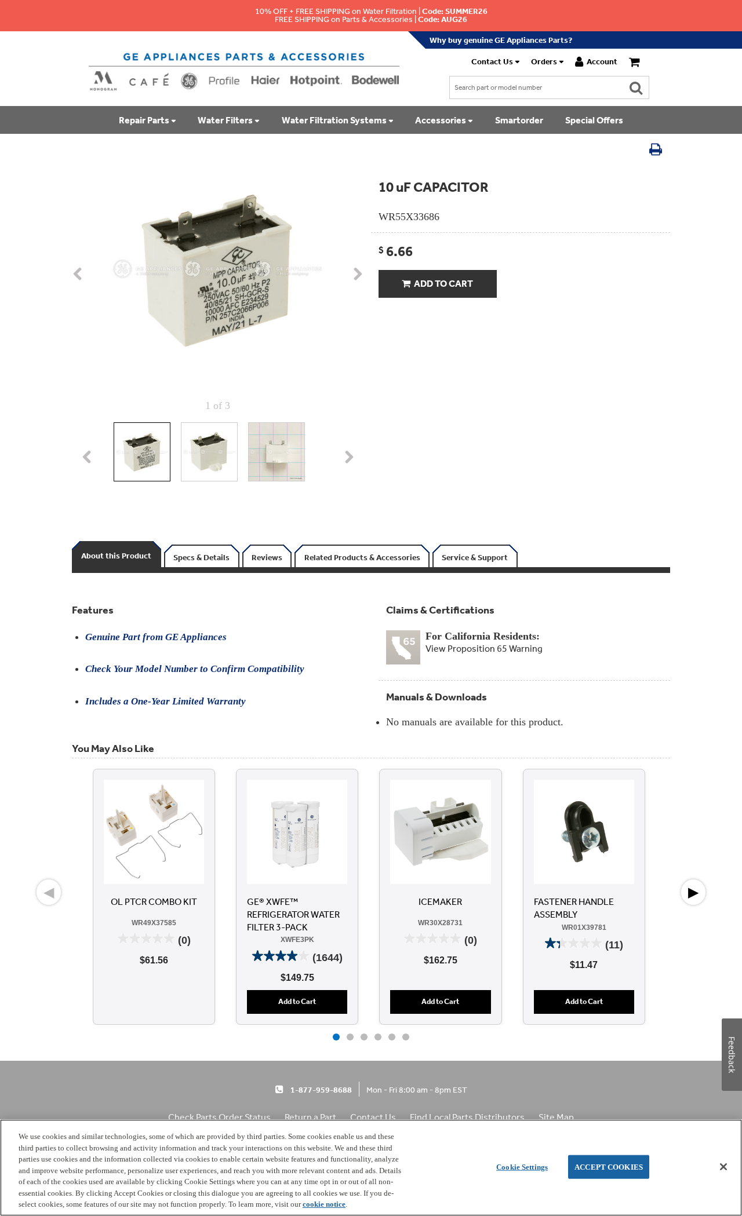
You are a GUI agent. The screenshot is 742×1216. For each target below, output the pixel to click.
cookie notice (324, 1204)
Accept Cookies (608, 1166)
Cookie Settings (522, 1166)
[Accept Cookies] (723, 1167)
